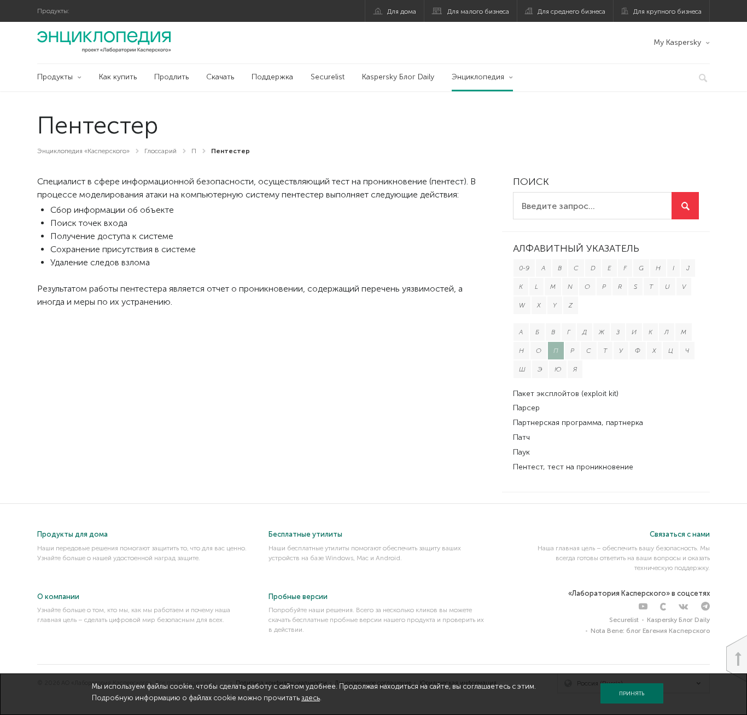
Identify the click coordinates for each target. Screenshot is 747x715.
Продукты (55, 77)
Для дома (401, 11)
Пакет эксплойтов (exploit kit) (565, 393)
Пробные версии (298, 596)
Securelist (328, 77)
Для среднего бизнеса (571, 11)
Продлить (171, 77)
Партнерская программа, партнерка (578, 422)
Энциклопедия (478, 77)
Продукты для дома (72, 534)
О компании (58, 596)
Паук (521, 452)
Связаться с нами (680, 534)
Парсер (526, 407)
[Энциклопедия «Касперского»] (104, 42)
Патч (521, 437)
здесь (310, 698)
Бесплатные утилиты (305, 534)
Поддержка (272, 77)
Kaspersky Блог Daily (398, 77)
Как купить (118, 77)
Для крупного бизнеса (667, 11)
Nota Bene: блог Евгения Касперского (650, 631)
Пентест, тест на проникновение (573, 467)
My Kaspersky (677, 42)
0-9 (524, 268)
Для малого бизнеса (478, 11)
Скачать (220, 77)
